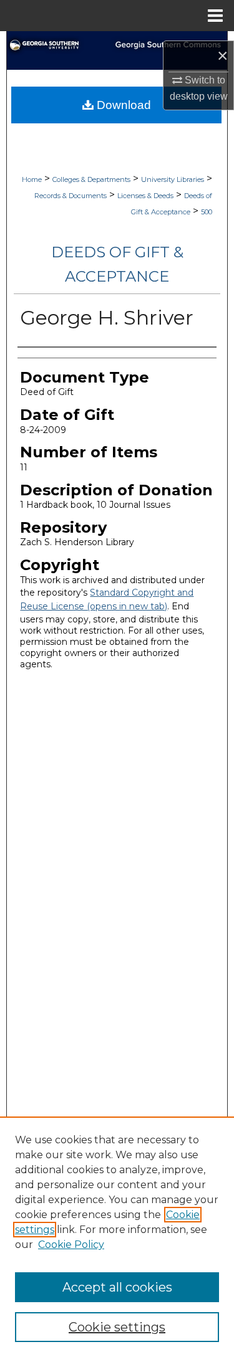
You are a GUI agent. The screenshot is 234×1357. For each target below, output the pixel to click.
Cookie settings (117, 1327)
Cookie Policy (71, 1244)
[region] (117, 1237)
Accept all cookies (117, 1287)
